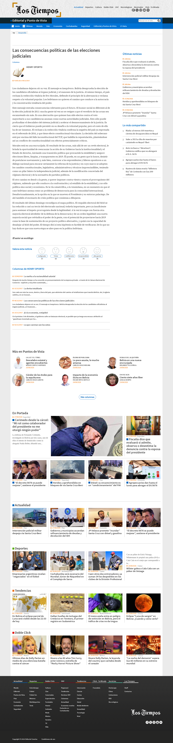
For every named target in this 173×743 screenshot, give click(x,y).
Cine (46, 691)
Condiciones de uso (48, 739)
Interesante (81, 688)
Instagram (140, 10)
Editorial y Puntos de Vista (105, 26)
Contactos (128, 691)
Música (47, 716)
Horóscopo (112, 688)
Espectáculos (50, 698)
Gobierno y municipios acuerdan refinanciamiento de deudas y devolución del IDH (142, 90)
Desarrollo (22, 33)
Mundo (39, 26)
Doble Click (108, 7)
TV (46, 723)
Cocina (79, 695)
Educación (80, 698)
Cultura (98, 7)
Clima (111, 691)
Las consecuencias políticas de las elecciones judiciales (49, 300)
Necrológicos (126, 7)
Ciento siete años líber (131, 377)
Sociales (48, 720)
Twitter (137, 10)
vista (12, 417)
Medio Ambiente (83, 706)
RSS (110, 698)
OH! (117, 7)
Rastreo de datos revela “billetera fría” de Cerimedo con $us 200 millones (141, 171)
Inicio (17, 26)
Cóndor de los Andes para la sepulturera (39, 376)
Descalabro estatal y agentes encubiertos (36, 361)
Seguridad (85, 26)
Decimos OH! (65, 695)
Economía (58, 26)
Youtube (144, 10)
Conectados (49, 695)
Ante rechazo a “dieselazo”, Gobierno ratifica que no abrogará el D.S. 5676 (141, 151)
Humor (47, 706)
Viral (78, 716)
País (48, 26)
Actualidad (78, 7)
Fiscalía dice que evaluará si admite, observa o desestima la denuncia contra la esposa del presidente (141, 64)
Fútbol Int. (33, 695)
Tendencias (65, 691)
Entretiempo (34, 688)
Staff (126, 688)
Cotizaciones (113, 695)
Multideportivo (35, 702)
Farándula (49, 702)
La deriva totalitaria (33, 288)
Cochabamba (71, 26)
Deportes (89, 7)
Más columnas (87, 397)
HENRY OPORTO (34, 67)
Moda (47, 713)
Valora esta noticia (22, 248)
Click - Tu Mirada (152, 7)
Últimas (29, 26)
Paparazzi (64, 688)
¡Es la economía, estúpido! (36, 312)
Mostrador (138, 7)
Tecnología (81, 713)
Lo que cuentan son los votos (37, 324)
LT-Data (123, 26)
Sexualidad (81, 709)
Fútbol (32, 691)
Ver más (14, 509)
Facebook (133, 10)
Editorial (17, 691)
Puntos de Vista (19, 695)
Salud (79, 702)
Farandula (96, 688)
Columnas (64, 698)
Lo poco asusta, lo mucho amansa (86, 361)
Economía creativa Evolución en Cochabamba (67, 708)
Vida (46, 727)
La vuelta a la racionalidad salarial (39, 276)
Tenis (31, 706)
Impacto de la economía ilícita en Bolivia (85, 376)
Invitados (48, 709)
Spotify (148, 10)
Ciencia (79, 691)
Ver (15, 33)
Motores (32, 698)
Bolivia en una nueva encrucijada (130, 361)
